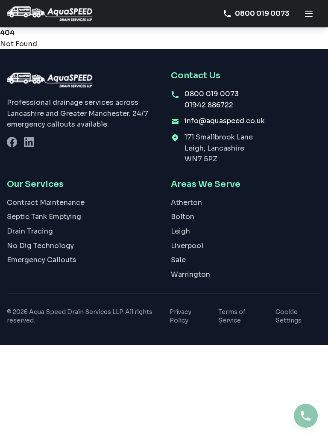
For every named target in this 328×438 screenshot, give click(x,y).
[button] (308, 13)
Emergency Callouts (41, 259)
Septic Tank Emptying (44, 216)
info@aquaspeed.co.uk (224, 120)
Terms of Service (232, 316)
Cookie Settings (288, 316)
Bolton (182, 216)
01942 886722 (208, 105)
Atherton (186, 202)
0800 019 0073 (262, 13)
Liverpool (187, 245)
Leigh (180, 231)
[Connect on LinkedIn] (29, 142)
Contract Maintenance (46, 202)
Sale (178, 259)
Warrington (190, 274)
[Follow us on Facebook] (12, 142)
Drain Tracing (30, 231)
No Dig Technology (40, 245)
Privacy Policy (180, 316)
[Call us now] (306, 416)
